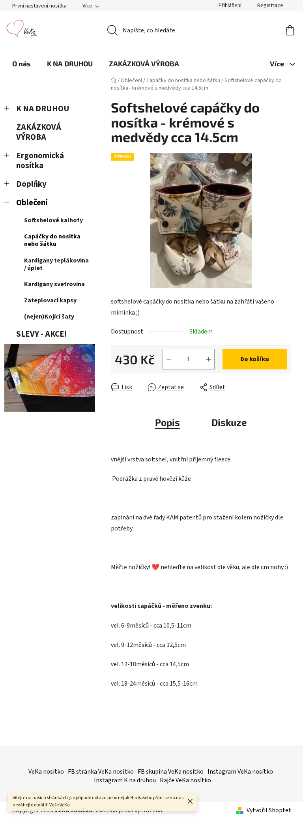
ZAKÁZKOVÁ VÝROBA (38, 132)
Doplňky (31, 184)
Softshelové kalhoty (53, 220)
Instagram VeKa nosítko (240, 771)
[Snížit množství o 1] (169, 359)
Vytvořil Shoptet (269, 810)
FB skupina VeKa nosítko (171, 771)
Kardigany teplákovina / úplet (56, 264)
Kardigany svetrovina (54, 284)
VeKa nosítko (46, 771)
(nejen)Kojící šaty (49, 316)
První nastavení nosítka (39, 6)
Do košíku (254, 359)
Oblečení (31, 202)
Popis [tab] (167, 422)
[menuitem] (21, 63)
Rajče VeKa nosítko (185, 780)
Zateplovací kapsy (50, 300)
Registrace (270, 5)
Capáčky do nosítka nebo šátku (52, 240)
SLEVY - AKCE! (41, 334)
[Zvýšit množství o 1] (208, 359)
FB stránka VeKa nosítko (101, 771)
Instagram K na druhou (125, 780)
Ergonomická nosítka (40, 160)
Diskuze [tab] (229, 422)
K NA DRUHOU (42, 108)
